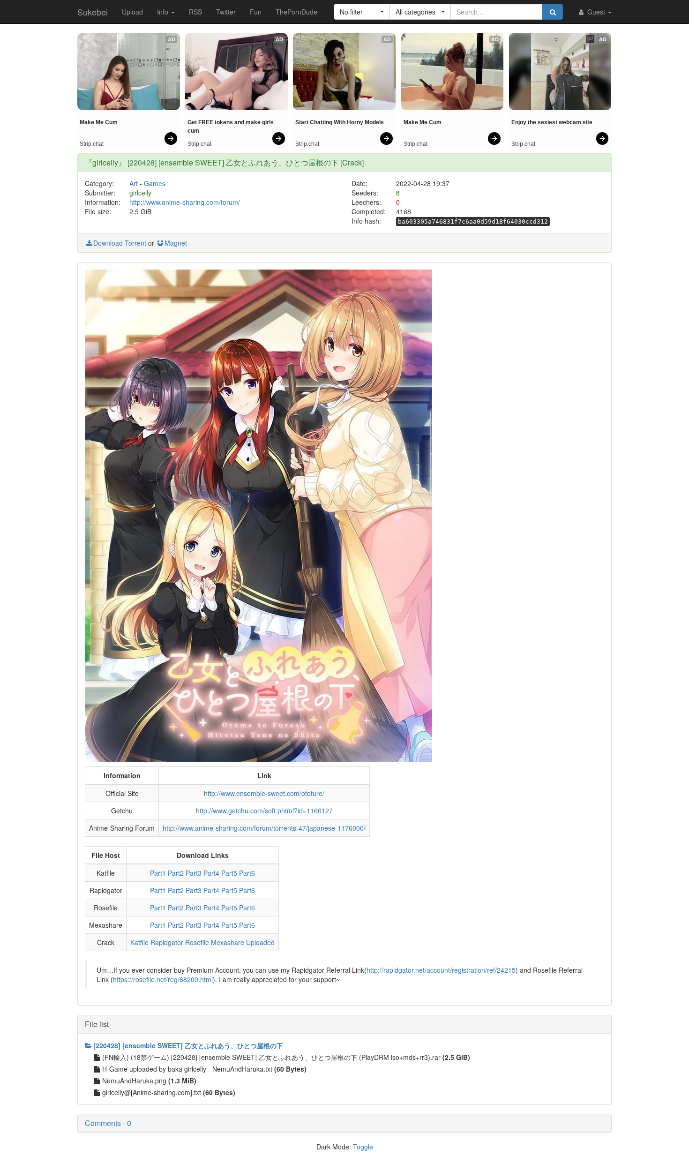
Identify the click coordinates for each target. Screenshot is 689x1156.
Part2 (176, 873)
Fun (256, 11)
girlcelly (140, 192)
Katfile (139, 942)
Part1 (158, 873)
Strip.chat (92, 144)
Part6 (247, 873)
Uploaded (260, 942)
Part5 (229, 873)
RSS (195, 11)
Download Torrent (119, 243)
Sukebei (92, 12)
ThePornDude (296, 11)
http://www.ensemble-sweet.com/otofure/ (264, 793)
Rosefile (197, 942)
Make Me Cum (99, 122)
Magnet (176, 243)
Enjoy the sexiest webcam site (551, 122)
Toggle (363, 1146)
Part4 (211, 873)
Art (133, 183)
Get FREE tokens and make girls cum (231, 126)
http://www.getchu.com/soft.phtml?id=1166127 (264, 810)
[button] (362, 12)
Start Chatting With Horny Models (339, 122)
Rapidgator (166, 942)
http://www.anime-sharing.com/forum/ (184, 202)
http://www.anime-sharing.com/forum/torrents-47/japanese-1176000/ (264, 828)
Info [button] (163, 11)
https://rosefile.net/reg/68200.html (163, 979)
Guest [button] (596, 11)
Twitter (226, 11)
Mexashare (227, 942)
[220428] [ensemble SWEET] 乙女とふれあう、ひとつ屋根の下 (188, 1045)
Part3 (194, 873)
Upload (132, 11)
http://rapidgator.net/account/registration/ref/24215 (441, 970)
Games (154, 183)
